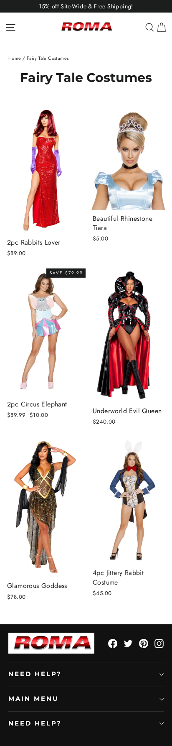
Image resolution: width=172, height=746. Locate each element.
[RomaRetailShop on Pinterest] (143, 643)
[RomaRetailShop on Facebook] (112, 643)
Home (14, 58)
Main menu (33, 699)
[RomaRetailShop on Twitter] (128, 643)
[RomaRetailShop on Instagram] (159, 643)
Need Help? (35, 674)
